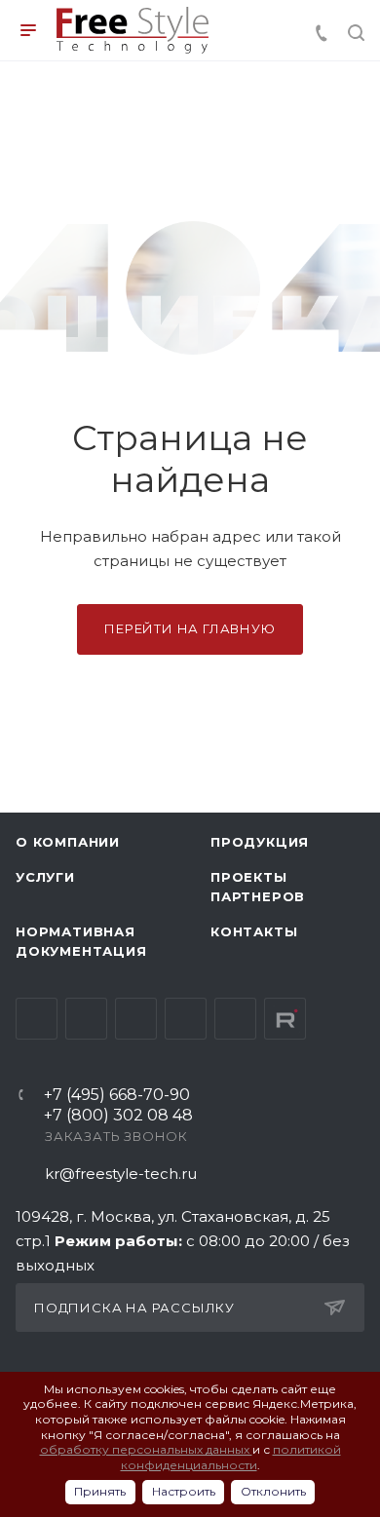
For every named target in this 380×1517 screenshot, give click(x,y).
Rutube (285, 1019)
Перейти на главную (189, 628)
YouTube (136, 1019)
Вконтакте (36, 1019)
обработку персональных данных (146, 1449)
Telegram (86, 1019)
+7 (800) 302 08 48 (118, 1116)
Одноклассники (186, 1019)
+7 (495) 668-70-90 (117, 1095)
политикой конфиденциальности (231, 1457)
